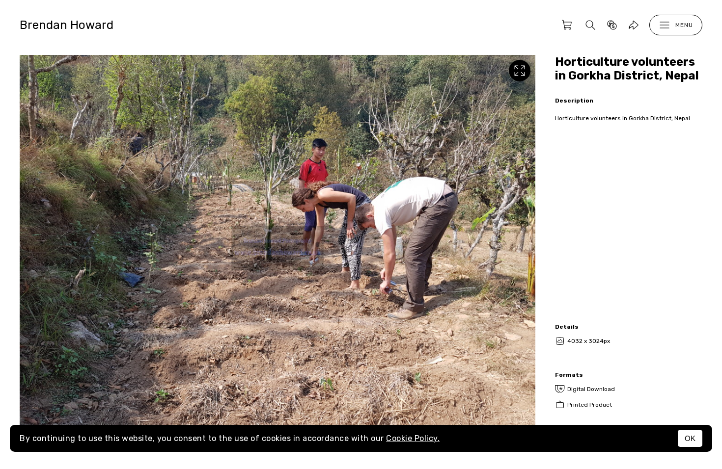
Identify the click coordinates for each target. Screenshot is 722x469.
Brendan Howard (66, 25)
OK (690, 438)
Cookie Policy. (413, 438)
